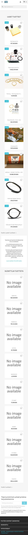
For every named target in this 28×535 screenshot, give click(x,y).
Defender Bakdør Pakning (14, 198)
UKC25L (14, 348)
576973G (14, 479)
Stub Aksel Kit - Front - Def (14, 120)
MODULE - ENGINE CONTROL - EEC (14, 172)
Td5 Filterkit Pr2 (14, 41)
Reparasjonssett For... (14, 67)
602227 (14, 426)
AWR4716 (14, 295)
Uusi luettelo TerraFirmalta (14, 261)
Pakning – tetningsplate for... (14, 94)
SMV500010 (14, 374)
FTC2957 (14, 400)
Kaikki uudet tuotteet (9, 233)
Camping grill (14, 146)
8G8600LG (14, 322)
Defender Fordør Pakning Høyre (14, 224)
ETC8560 (14, 453)
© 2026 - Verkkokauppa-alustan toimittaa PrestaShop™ (12, 532)
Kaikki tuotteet (7, 487)
